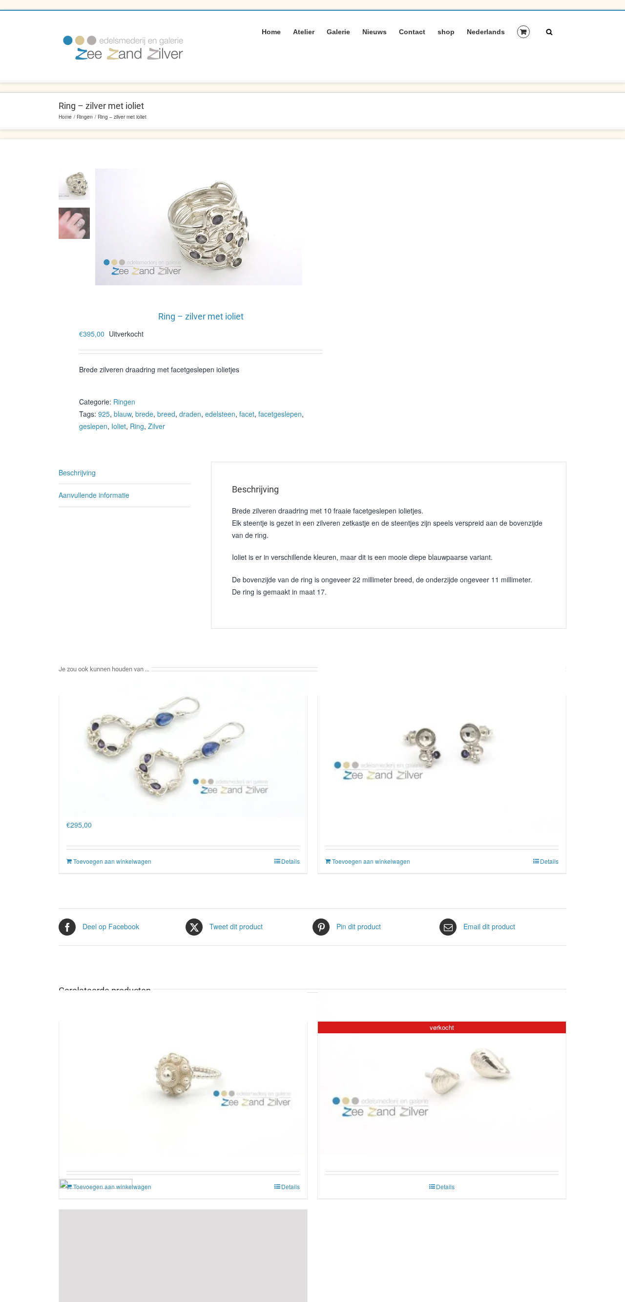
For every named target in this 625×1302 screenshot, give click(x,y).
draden (190, 414)
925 (104, 414)
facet (246, 414)
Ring (137, 426)
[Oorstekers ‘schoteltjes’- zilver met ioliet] (442, 746)
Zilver (156, 426)
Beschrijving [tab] (77, 472)
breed (166, 414)
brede (144, 414)
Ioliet (118, 426)
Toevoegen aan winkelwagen (112, 861)
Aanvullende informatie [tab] (94, 495)
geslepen (93, 426)
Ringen (124, 401)
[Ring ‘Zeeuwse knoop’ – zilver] (183, 1072)
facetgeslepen (280, 414)
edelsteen (220, 414)
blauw (122, 414)
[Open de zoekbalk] (549, 31)
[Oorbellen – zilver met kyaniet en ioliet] (183, 746)
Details (290, 861)
